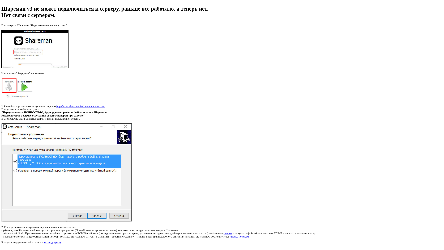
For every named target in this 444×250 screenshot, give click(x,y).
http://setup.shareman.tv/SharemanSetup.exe (80, 106)
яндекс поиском (239, 236)
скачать (228, 233)
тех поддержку (52, 242)
